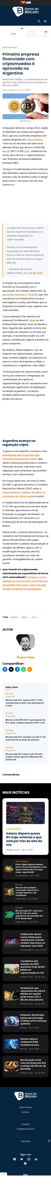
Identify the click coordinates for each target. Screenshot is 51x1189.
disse (32, 320)
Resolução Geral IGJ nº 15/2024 (20, 294)
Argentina (14, 617)
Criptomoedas (9, 47)
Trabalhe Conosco (25, 1129)
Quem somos (25, 1107)
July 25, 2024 (35, 272)
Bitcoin (6, 151)
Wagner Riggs (26, 657)
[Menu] (45, 22)
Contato (25, 1112)
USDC (26, 151)
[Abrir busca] (39, 22)
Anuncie (25, 1124)
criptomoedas (34, 139)
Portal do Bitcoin (25, 11)
